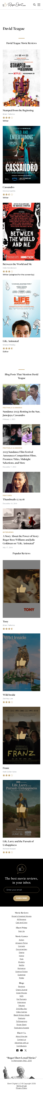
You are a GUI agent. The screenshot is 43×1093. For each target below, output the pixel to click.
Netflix (21, 965)
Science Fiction (21, 972)
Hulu (21, 959)
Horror (21, 956)
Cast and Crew (21, 923)
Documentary (21, 949)
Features (21, 1018)
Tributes (21, 1006)
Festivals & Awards (21, 1028)
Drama (21, 953)
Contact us (21, 1040)
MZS (21, 996)
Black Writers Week (21, 1015)
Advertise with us (21, 1043)
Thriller (21, 978)
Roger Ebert (21, 1025)
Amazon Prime (21, 943)
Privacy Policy (21, 1088)
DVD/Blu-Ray (21, 1009)
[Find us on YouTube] (21, 1050)
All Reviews (21, 919)
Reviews (21, 987)
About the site (21, 1036)
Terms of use (21, 1086)
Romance (21, 968)
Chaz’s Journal (21, 990)
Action (21, 940)
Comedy (21, 946)
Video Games (21, 1012)
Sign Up (21, 931)
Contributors (21, 1046)
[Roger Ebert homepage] (14, 5)
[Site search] (34, 5)
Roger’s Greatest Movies (21, 916)
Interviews (21, 1002)
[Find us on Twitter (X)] (26, 1050)
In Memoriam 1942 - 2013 (21, 1061)
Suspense (21, 975)
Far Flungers (21, 999)
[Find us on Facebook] (17, 1050)
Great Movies (21, 993)
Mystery (21, 962)
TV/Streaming (21, 1021)
